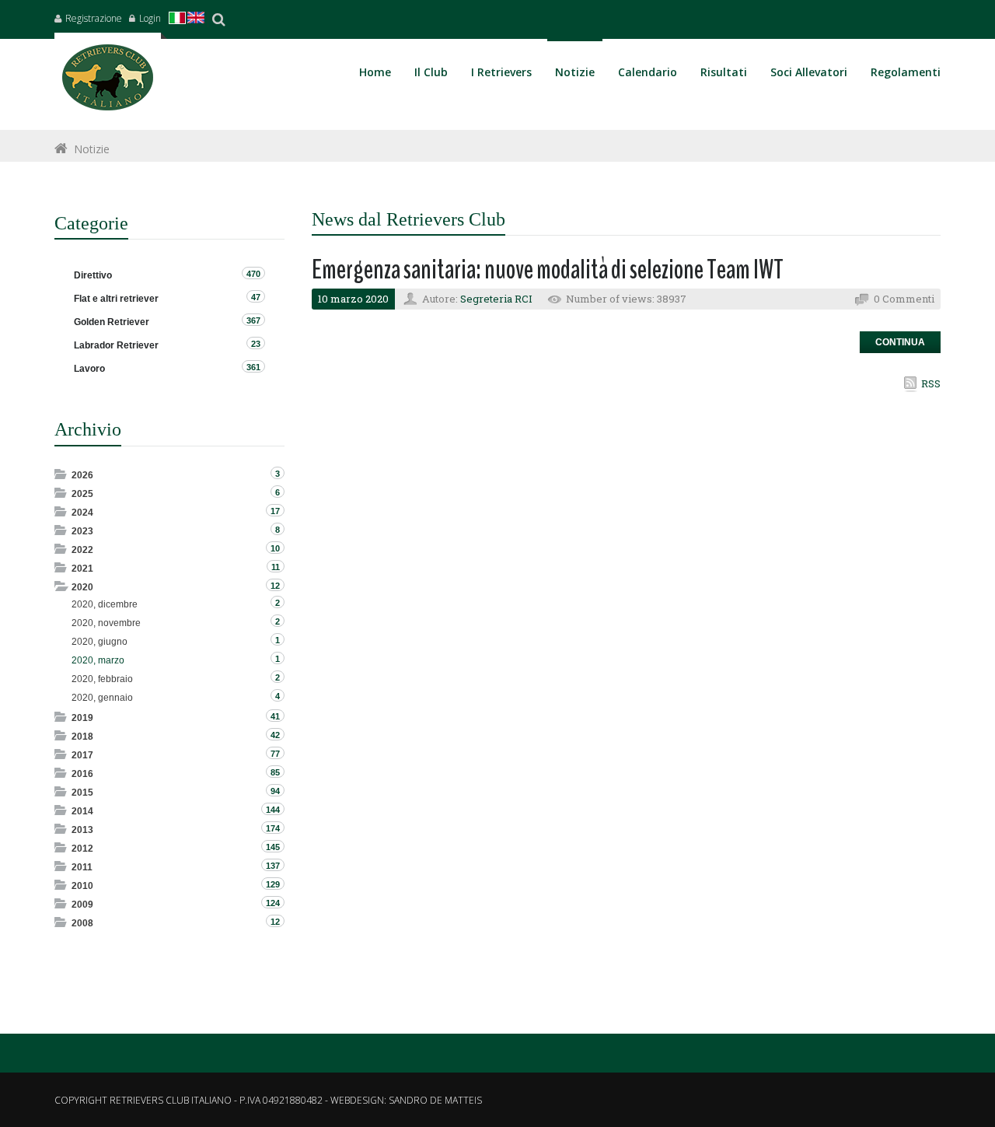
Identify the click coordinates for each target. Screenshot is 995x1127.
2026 (82, 475)
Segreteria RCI (496, 299)
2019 (82, 717)
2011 (82, 867)
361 (253, 367)
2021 (82, 568)
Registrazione (93, 18)
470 (253, 273)
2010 (82, 885)
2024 (82, 512)
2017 (82, 755)
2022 (82, 549)
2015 (82, 792)
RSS (931, 383)
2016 (82, 773)
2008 (82, 923)
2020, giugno (99, 641)
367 (253, 320)
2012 (82, 848)
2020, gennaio (102, 697)
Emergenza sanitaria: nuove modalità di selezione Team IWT (548, 269)
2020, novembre (106, 623)
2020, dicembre (105, 604)
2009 (82, 904)
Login (150, 18)
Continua (900, 342)
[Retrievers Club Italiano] (107, 81)
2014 (82, 811)
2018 (82, 736)
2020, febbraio (102, 679)
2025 (82, 493)
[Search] (218, 19)
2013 (82, 829)
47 (255, 297)
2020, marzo (98, 660)
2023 (82, 531)
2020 (82, 587)
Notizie (92, 149)
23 (255, 343)
